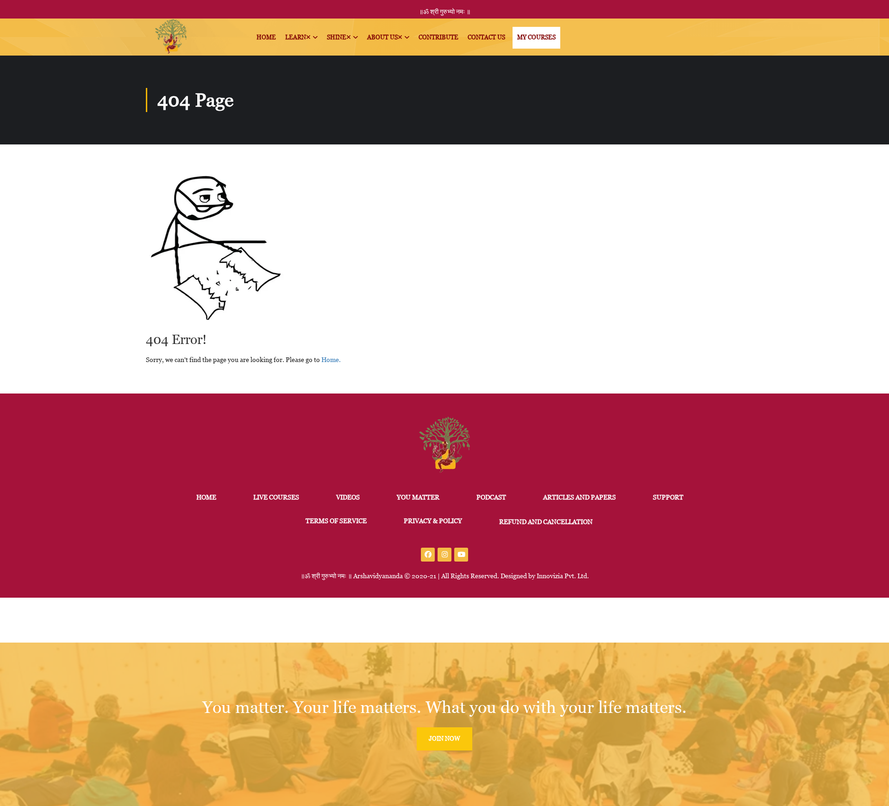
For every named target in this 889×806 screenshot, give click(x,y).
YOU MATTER (418, 497)
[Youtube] (461, 555)
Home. (331, 359)
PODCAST (491, 497)
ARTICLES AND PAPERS (579, 497)
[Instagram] (444, 555)
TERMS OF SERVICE (336, 521)
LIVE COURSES (276, 497)
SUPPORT (668, 497)
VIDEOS (348, 497)
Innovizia (550, 576)
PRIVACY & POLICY (433, 521)
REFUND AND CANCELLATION (546, 521)
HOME (206, 497)
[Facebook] (428, 555)
